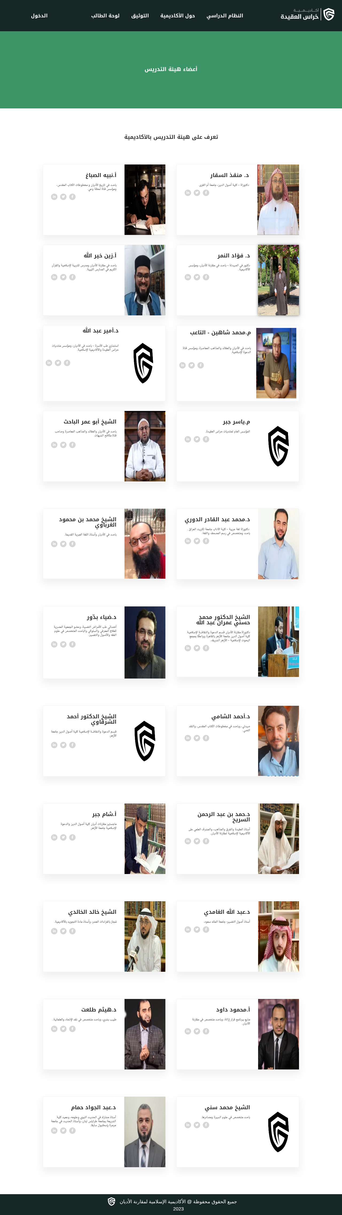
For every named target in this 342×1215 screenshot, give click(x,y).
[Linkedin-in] (188, 193)
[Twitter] (197, 193)
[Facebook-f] (206, 193)
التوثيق (140, 15)
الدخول (39, 15)
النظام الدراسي (225, 15)
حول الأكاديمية (177, 15)
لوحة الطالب (105, 15)
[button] (83, 440)
